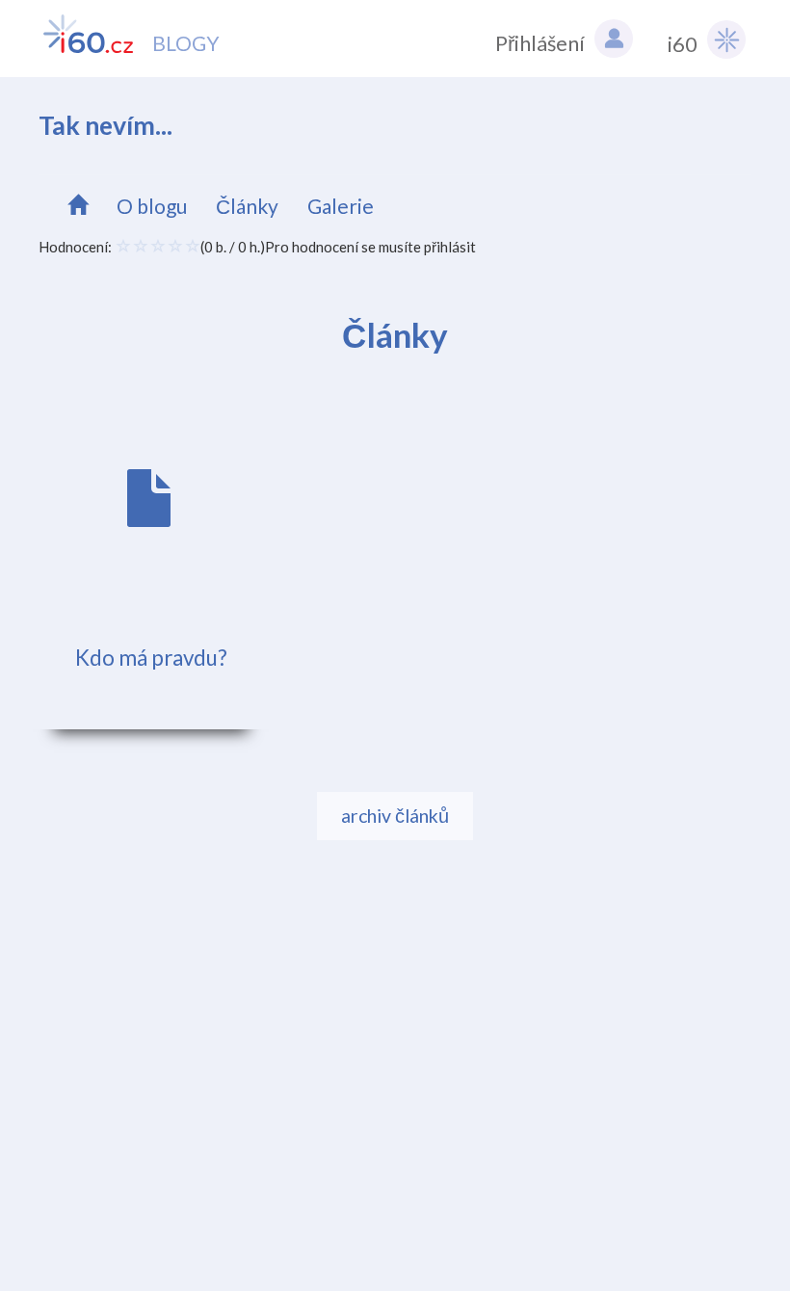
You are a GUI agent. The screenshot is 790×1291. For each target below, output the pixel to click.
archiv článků (395, 815)
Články (247, 206)
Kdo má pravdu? (151, 658)
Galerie (340, 206)
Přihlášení (540, 43)
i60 (683, 44)
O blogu (152, 206)
